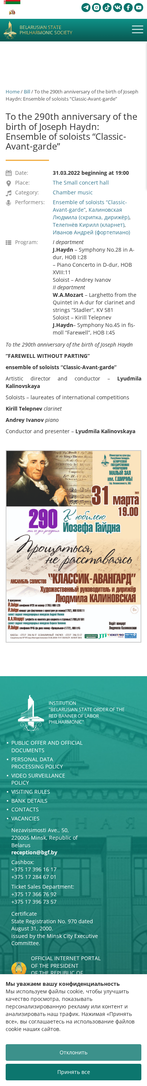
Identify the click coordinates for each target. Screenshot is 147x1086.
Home (13, 91)
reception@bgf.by (34, 852)
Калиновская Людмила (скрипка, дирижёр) (91, 213)
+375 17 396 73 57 (34, 901)
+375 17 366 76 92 (34, 894)
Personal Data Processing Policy (37, 763)
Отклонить (73, 1052)
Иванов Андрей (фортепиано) (91, 232)
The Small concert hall (81, 182)
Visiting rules (30, 791)
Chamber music (73, 192)
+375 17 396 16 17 (34, 869)
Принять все (73, 1071)
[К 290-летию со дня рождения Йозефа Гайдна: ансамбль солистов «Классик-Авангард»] (73, 546)
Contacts (25, 809)
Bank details (29, 800)
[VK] (117, 7)
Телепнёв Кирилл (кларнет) (88, 224)
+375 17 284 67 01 (34, 876)
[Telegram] (85, 7)
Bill (27, 91)
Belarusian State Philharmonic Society (46, 30)
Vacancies (25, 818)
